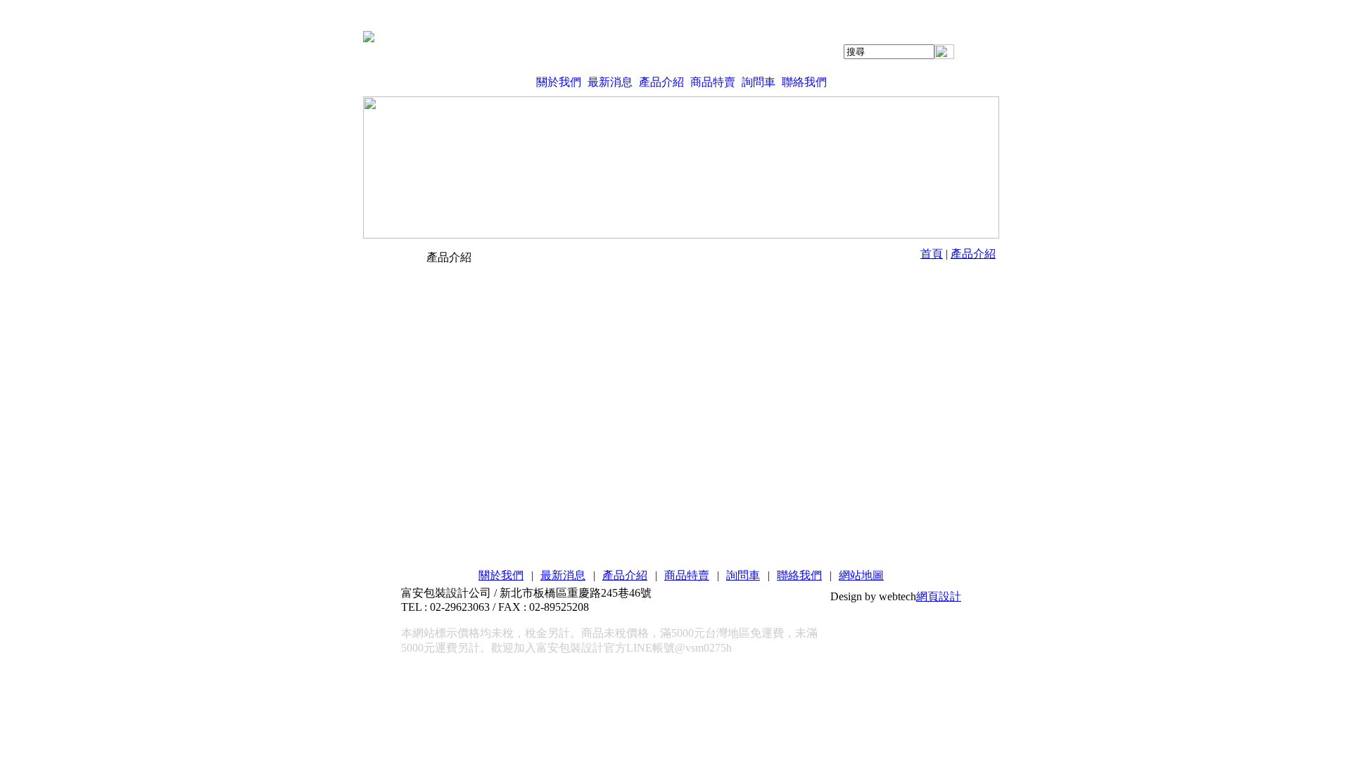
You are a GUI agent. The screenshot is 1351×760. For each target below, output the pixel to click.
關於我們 (558, 82)
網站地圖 (861, 575)
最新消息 (610, 82)
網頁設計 (938, 596)
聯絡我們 (804, 82)
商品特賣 (712, 82)
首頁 (931, 254)
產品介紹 (661, 82)
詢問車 (758, 82)
